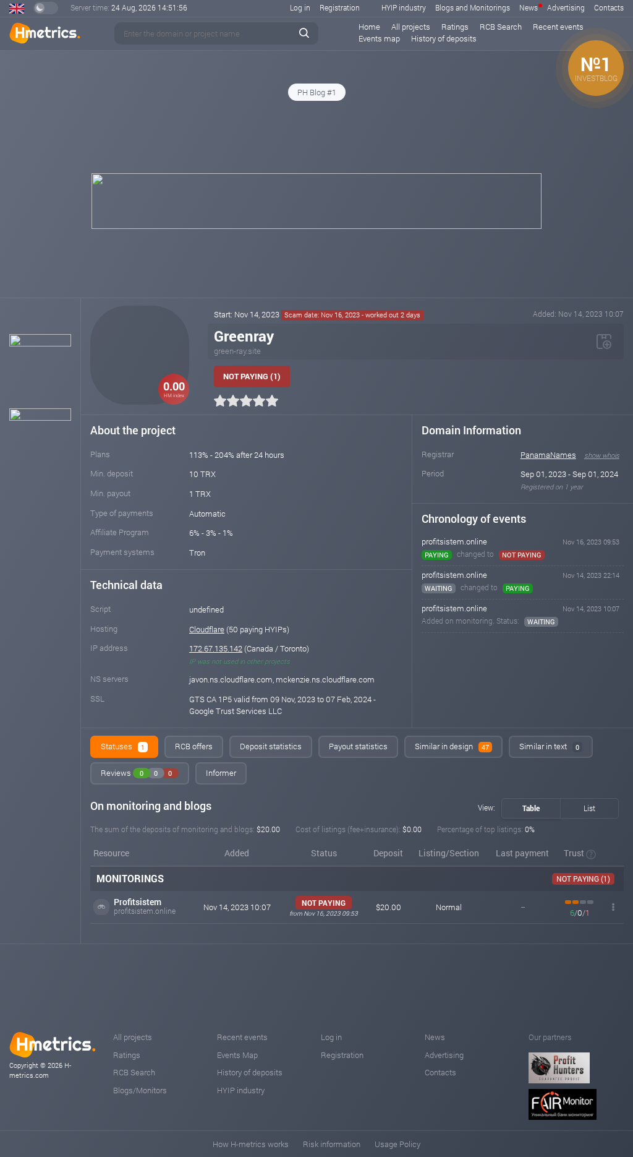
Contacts (609, 7)
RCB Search (501, 26)
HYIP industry (403, 7)
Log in (300, 7)
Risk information (331, 1144)
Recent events (558, 26)
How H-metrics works (251, 1144)
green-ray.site (237, 350)
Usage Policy (397, 1144)
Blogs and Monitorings (472, 7)
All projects (410, 26)
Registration (340, 7)
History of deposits (444, 38)
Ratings (455, 26)
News (528, 7)
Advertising (566, 7)
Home (369, 26)
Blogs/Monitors (140, 1090)
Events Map (237, 1054)
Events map (379, 38)
